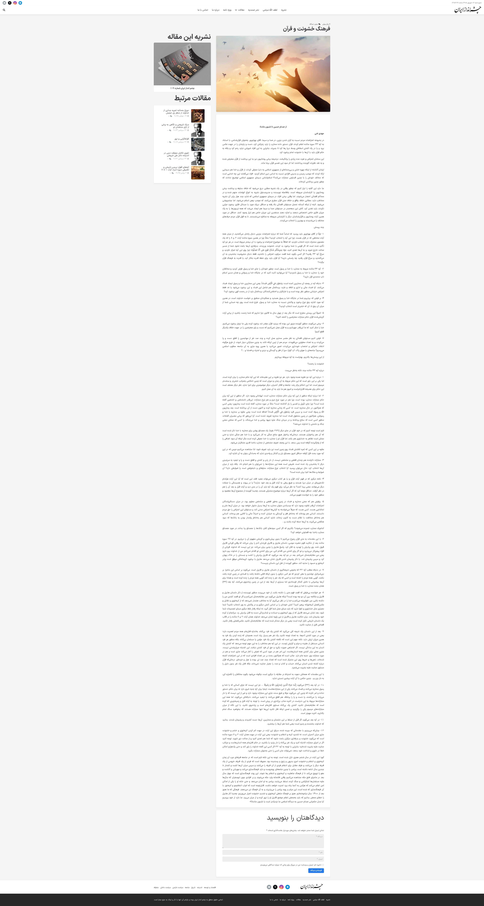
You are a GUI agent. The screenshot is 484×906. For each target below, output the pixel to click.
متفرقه (156, 887)
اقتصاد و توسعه (210, 887)
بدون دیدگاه (314, 24)
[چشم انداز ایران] (467, 10)
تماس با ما (274, 899)
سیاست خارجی (177, 887)
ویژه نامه (291, 899)
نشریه (328, 899)
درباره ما (283, 899)
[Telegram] (20, 3)
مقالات (298, 899)
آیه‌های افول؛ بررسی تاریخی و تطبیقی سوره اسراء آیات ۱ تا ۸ (175, 168)
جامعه (187, 887)
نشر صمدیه (307, 899)
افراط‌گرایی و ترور (181, 138)
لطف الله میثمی (318, 899)
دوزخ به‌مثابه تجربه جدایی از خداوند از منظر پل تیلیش (176, 111)
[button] (4, 10)
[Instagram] (15, 3)
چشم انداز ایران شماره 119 (182, 88)
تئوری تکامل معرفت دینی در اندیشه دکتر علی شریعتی (176, 154)
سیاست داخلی (165, 887)
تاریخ (193, 887)
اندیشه (199, 887)
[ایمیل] (4, 3)
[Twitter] (9, 3)
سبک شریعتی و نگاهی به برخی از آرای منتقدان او (175, 126)
